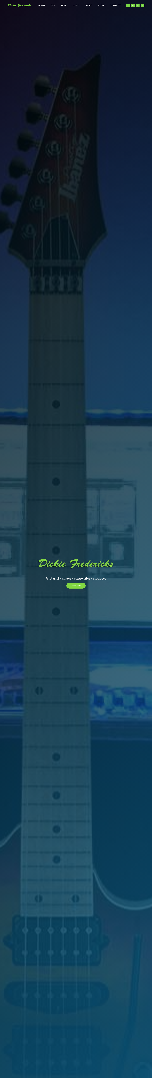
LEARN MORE (76, 586)
